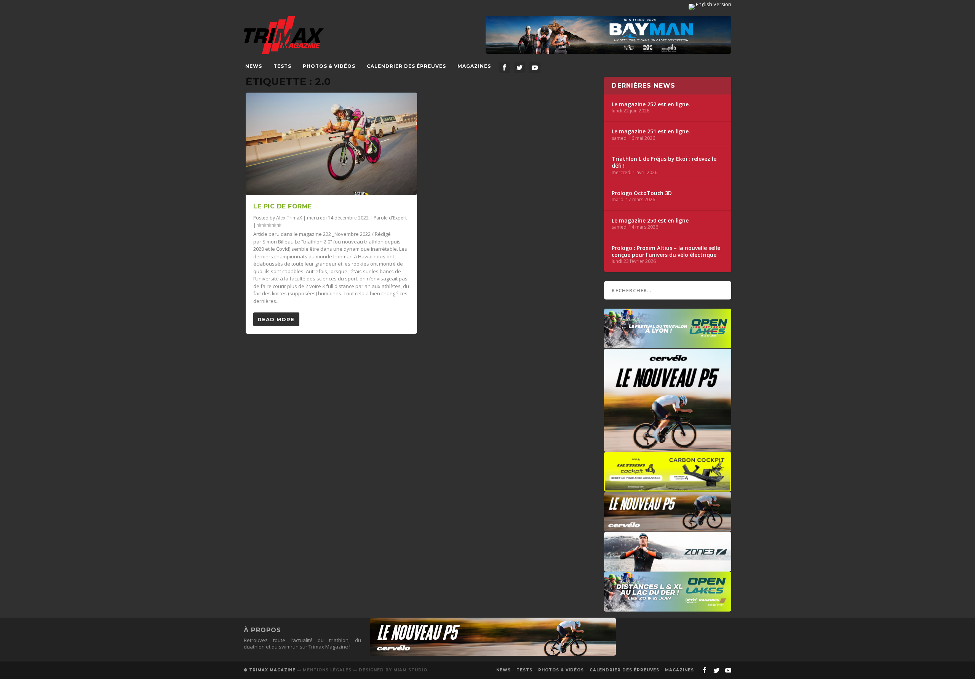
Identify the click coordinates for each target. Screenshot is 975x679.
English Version (713, 4)
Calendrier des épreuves (406, 66)
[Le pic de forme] (331, 144)
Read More (276, 319)
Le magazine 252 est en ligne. (651, 104)
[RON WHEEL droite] (667, 487)
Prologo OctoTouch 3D (642, 193)
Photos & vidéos (329, 66)
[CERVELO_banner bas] (493, 653)
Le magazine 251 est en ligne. (651, 131)
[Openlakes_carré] (667, 344)
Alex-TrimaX (289, 218)
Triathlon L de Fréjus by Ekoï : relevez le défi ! (664, 162)
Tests (282, 66)
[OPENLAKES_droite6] (667, 607)
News (253, 66)
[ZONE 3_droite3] (667, 567)
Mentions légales (327, 670)
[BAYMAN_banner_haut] (608, 35)
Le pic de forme (282, 206)
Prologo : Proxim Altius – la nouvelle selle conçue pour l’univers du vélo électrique (666, 251)
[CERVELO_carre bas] (667, 448)
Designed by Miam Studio (393, 670)
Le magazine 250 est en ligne (650, 220)
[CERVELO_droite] (667, 527)
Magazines (474, 66)
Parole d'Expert (390, 218)
